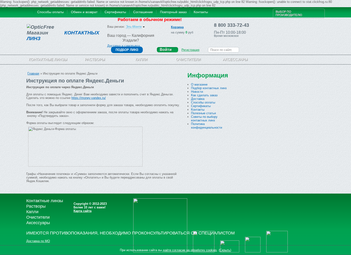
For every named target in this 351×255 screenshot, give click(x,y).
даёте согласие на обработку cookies (190, 250)
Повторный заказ (173, 12)
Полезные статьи (203, 113)
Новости (197, 91)
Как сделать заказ (204, 95)
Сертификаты (115, 12)
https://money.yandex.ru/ (88, 98)
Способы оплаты (50, 12)
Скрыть (225, 250)
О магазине (199, 84)
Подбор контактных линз (209, 88)
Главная (33, 73)
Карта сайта (82, 211)
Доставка (197, 99)
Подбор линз (127, 50)
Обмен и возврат (84, 12)
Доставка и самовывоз (123, 46)
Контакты (201, 12)
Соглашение (143, 12)
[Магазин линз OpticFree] (29, 13)
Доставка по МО (38, 241)
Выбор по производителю (289, 13)
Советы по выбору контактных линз (204, 118)
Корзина (177, 27)
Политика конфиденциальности (206, 125)
